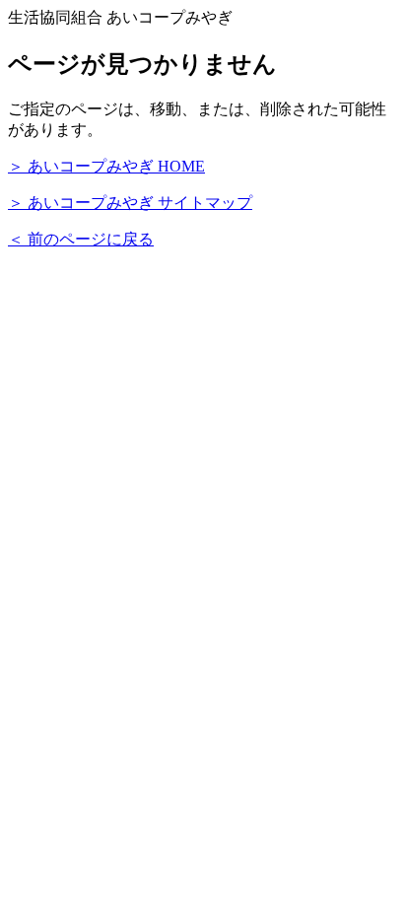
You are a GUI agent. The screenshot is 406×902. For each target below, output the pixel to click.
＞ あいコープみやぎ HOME (106, 166)
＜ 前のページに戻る (81, 239)
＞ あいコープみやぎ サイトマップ (130, 202)
